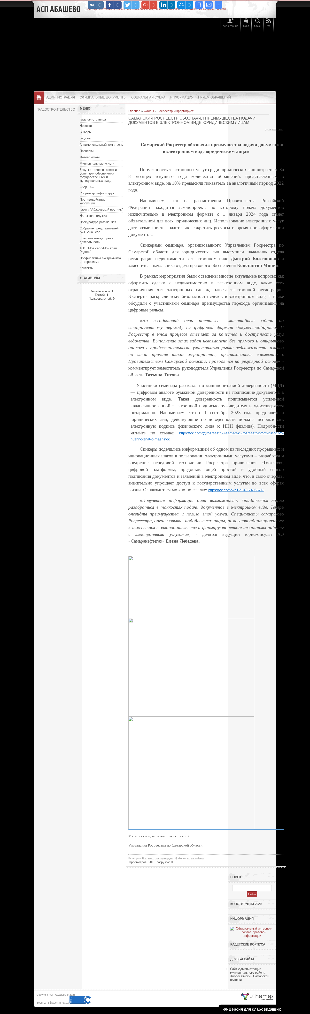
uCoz (65, 1002)
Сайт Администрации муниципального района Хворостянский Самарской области (249, 974)
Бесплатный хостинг (49, 1002)
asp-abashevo (195, 858)
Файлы (149, 111)
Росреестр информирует (175, 111)
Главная (134, 111)
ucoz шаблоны (257, 996)
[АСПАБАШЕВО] (58, 9)
